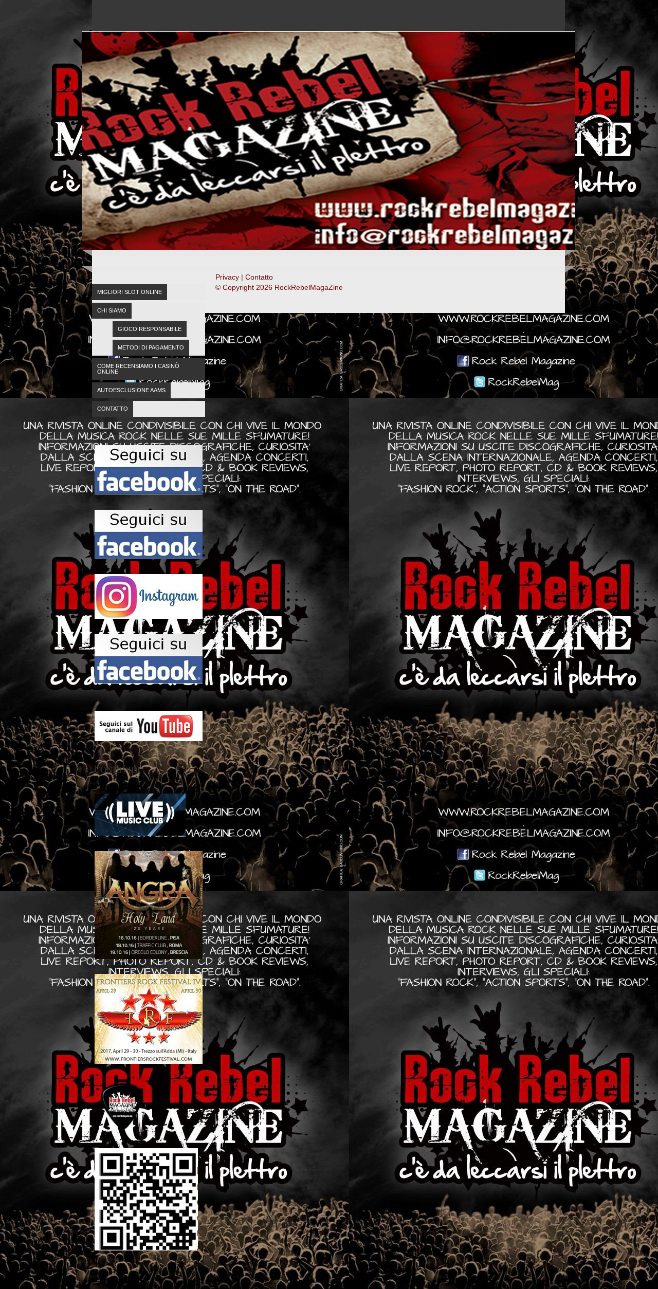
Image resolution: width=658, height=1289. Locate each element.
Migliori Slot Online (129, 292)
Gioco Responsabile (149, 329)
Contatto (112, 409)
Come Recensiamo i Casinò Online (138, 369)
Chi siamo (111, 310)
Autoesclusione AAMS (131, 390)
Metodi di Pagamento (151, 347)
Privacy (227, 277)
